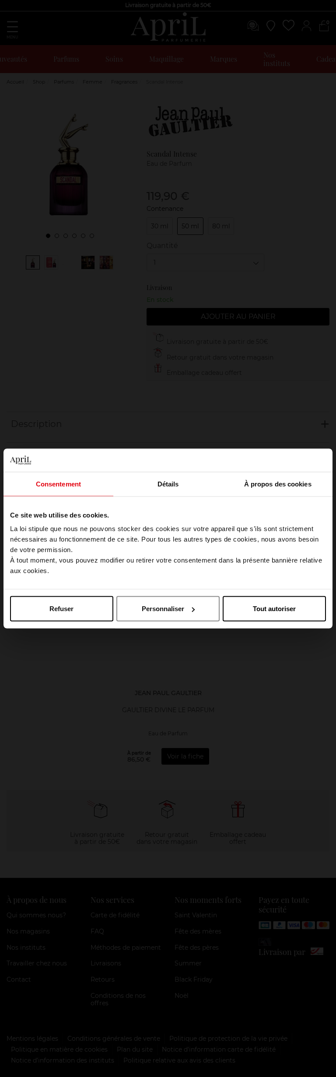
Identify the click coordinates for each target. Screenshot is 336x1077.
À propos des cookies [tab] (278, 483)
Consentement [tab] (58, 483)
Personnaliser (163, 608)
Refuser (61, 608)
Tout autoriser (274, 608)
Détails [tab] (168, 483)
